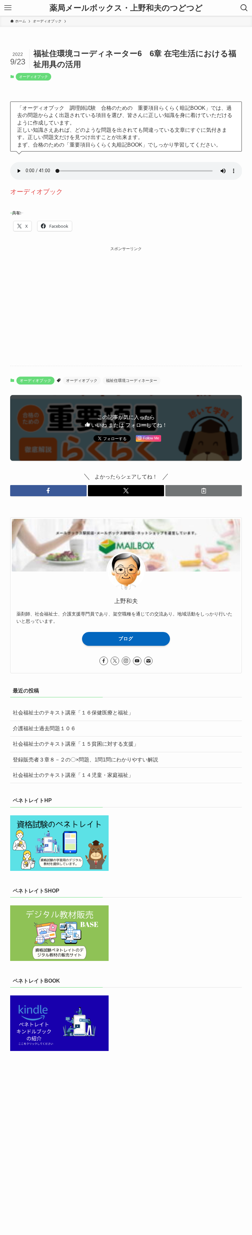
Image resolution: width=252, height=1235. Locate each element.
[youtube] (137, 661)
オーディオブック (33, 77)
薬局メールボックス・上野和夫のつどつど (126, 8)
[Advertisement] (126, 299)
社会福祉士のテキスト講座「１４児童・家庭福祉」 (73, 775)
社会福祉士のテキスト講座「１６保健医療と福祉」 (73, 712)
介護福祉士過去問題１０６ (44, 728)
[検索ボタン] (244, 8)
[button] (48, 490)
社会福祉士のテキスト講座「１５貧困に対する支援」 (76, 744)
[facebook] (103, 661)
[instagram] (126, 661)
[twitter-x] (115, 661)
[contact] (148, 661)
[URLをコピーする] (203, 490)
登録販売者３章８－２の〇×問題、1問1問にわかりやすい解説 (85, 759)
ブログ (125, 638)
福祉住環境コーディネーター (131, 380)
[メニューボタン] (8, 8)
